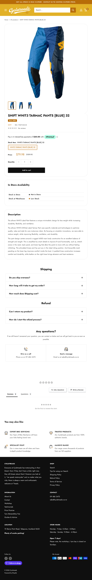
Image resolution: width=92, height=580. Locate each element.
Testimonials (8, 507)
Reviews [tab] (10, 394)
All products (14, 20)
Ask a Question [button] (59, 390)
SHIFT (10, 125)
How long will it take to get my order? (27, 285)
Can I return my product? (21, 311)
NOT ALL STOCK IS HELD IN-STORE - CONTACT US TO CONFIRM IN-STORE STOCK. (46, 2)
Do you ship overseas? (19, 277)
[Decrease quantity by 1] (18, 162)
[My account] (81, 10)
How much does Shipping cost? (23, 293)
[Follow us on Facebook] (6, 558)
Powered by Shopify (10, 573)
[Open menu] (5, 10)
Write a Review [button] (78, 390)
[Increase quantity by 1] (30, 162)
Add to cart (26, 170)
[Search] (73, 10)
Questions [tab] (24, 394)
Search (52, 467)
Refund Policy (55, 478)
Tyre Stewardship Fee (12, 514)
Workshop (8, 503)
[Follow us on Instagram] (10, 558)
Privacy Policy (55, 485)
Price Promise (9, 510)
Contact (7, 500)
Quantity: (11, 162)
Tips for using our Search (59, 471)
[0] (85, 10)
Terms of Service (56, 481)
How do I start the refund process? (25, 319)
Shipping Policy (55, 474)
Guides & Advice (10, 517)
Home (6, 20)
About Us (7, 496)
